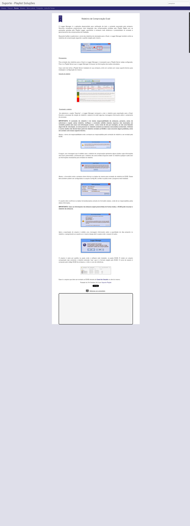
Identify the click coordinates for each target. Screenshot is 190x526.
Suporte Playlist (106, 282)
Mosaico (22, 8)
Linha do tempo (49, 8)
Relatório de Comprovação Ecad (96, 19)
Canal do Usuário (102, 279)
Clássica (3, 8)
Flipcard (10, 8)
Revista (16, 8)
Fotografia (39, 8)
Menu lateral (31, 8)
